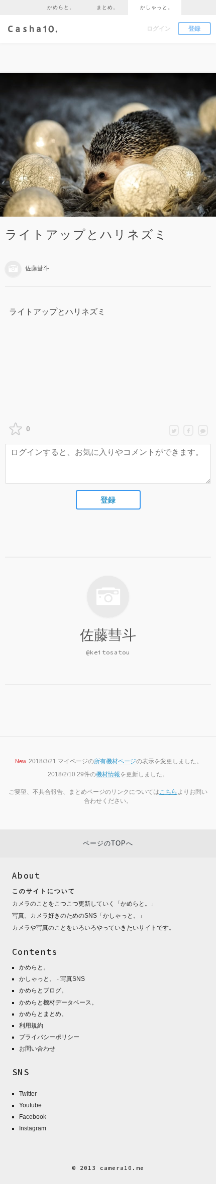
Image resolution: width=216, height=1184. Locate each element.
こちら (168, 791)
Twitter (28, 1093)
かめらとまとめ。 (43, 1014)
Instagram (32, 1128)
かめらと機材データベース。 (58, 1002)
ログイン (159, 28)
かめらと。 (61, 7)
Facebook (32, 1116)
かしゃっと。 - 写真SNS (52, 978)
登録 (194, 28)
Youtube (30, 1105)
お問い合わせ (37, 1048)
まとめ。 (107, 7)
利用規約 (31, 1025)
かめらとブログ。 (43, 990)
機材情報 (108, 774)
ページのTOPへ (108, 843)
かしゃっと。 (156, 7)
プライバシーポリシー (49, 1037)
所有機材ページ (115, 761)
